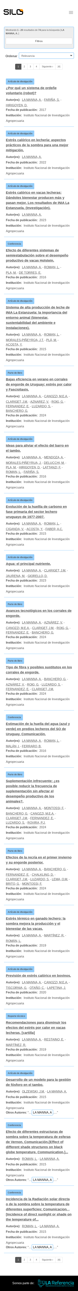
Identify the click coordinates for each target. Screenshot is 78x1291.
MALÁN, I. (13, 746)
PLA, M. (11, 272)
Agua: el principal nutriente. (28, 564)
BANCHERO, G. (17, 410)
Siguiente (47, 66)
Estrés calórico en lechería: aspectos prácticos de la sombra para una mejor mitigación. (37, 145)
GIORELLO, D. (38, 576)
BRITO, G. (13, 883)
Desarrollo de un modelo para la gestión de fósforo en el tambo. (38, 1082)
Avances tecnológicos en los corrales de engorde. (39, 613)
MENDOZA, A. (54, 457)
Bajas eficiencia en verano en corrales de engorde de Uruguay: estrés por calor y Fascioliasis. (39, 384)
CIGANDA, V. (15, 529)
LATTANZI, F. (52, 467)
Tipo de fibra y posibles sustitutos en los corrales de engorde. (39, 669)
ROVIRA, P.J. (36, 822)
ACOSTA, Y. (14, 344)
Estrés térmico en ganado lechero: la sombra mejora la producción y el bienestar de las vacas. (36, 924)
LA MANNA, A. (32, 99)
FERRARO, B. (31, 746)
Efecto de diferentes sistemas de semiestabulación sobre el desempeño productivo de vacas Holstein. (37, 255)
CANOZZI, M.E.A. (56, 396)
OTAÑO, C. (37, 987)
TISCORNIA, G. (16, 987)
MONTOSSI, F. (54, 808)
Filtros (39, 41)
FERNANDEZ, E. (17, 406)
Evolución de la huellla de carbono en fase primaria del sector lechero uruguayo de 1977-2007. (36, 512)
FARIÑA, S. (52, 99)
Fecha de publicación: (22, 109)
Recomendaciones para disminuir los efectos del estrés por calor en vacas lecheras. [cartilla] (36, 1028)
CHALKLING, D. (43, 874)
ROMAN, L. (51, 267)
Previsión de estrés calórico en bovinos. (38, 976)
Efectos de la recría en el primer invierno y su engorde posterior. (39, 859)
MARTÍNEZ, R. (54, 935)
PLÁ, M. (51, 340)
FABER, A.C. (54, 529)
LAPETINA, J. (56, 987)
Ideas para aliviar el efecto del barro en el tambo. (37, 448)
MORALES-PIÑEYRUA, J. (23, 462)
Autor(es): (13, 99)
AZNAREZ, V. (39, 401)
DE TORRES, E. (30, 272)
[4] (59, 66)
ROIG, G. (57, 401)
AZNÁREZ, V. (53, 622)
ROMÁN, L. (13, 941)
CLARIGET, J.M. (17, 401)
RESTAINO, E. (54, 1039)
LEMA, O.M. (60, 879)
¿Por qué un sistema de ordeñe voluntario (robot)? (31, 90)
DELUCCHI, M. (54, 462)
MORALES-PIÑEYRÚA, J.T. (25, 340)
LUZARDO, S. (41, 406)
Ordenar (11, 56)
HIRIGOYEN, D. (16, 105)
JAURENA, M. (15, 576)
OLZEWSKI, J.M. (33, 1091)
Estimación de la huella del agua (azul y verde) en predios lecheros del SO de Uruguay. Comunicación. (38, 729)
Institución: (14, 115)
